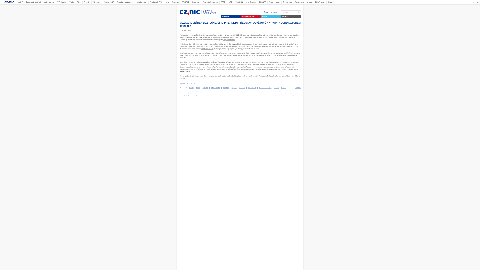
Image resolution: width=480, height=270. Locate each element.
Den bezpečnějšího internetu (198, 35)
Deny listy (196, 2)
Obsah (294, 5)
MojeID (20, 2)
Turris (72, 2)
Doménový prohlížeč (33, 2)
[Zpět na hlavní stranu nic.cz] (199, 14)
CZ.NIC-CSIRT (215, 88)
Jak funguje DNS (156, 2)
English (274, 12)
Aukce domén (49, 2)
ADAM (309, 2)
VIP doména (61, 2)
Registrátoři (248, 17)
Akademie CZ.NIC (207, 49)
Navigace (296, 5)
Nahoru (298, 88)
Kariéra (283, 88)
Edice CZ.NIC (252, 88)
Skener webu (299, 2)
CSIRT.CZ (185, 2)
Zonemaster (287, 2)
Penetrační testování (210, 2)
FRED (223, 2)
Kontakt (276, 88)
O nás (264, 17)
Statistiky (175, 2)
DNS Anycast (320, 2)
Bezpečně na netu (229, 40)
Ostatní (331, 2)
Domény (225, 17)
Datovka (87, 2)
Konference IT (109, 2)
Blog (167, 2)
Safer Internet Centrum (125, 2)
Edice (79, 2)
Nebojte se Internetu (264, 46)
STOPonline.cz (267, 55)
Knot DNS (239, 2)
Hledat (300, 5)
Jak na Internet (274, 2)
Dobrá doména (141, 2)
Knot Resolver (251, 2)
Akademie (96, 2)
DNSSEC (262, 2)
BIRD (230, 2)
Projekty (286, 17)
